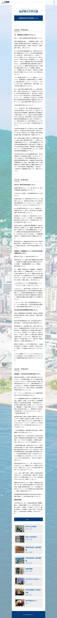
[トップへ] (5, 2)
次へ (27, 519)
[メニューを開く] (54, 2)
